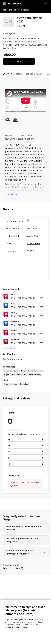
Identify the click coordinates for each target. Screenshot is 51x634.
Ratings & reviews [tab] (35, 73)
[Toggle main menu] (4, 3)
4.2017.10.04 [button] (33, 243)
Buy (19, 61)
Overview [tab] (7, 73)
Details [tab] (18, 73)
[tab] (8, 123)
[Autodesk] (15, 4)
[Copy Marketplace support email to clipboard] (22, 568)
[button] (25, 528)
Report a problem (11, 568)
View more (10, 194)
